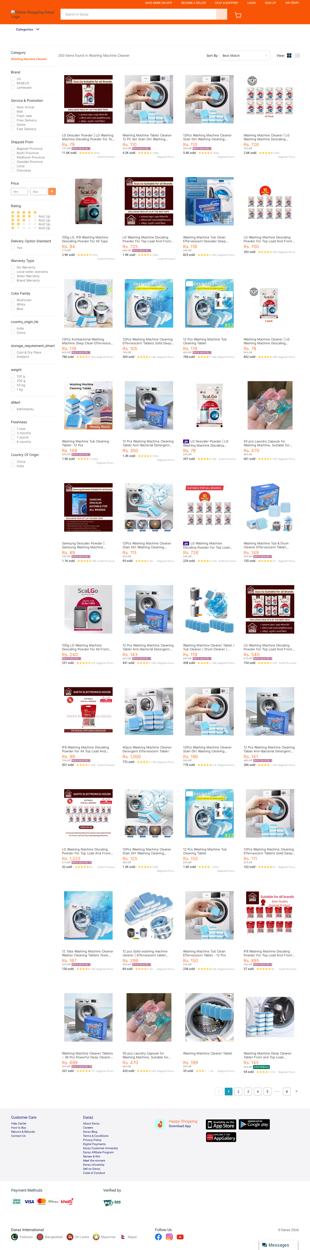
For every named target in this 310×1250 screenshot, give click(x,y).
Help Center (18, 1123)
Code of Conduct (94, 1173)
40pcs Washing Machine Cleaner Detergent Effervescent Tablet (147, 749)
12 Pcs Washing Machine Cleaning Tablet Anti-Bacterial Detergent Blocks (148, 445)
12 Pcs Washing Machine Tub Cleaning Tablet (205, 341)
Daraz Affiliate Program (98, 1152)
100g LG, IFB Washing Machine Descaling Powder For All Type (85, 239)
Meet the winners (94, 1160)
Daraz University (93, 1164)
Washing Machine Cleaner (29, 59)
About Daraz (91, 1123)
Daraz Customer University (100, 1148)
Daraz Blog (90, 1131)
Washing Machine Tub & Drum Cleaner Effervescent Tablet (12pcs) (266, 547)
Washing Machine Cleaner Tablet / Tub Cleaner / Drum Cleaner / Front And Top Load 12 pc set (208, 649)
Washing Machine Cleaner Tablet (207, 1053)
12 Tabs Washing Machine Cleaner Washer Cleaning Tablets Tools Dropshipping (87, 955)
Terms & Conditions (95, 1136)
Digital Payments (94, 1144)
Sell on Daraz (91, 1169)
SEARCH (221, 14)
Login (252, 3)
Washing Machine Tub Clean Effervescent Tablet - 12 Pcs (204, 953)
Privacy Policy (92, 1140)
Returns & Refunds (23, 1131)
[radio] (13, 212)
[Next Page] (296, 1091)
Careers (88, 1127)
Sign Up (270, 3)
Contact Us (18, 1136)
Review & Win (91, 1156)
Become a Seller (193, 3)
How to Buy (18, 1127)
